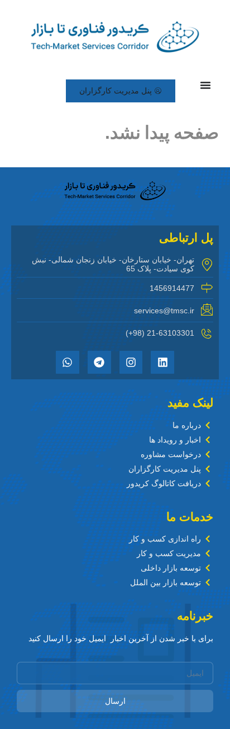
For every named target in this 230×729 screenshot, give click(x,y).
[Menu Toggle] (205, 85)
